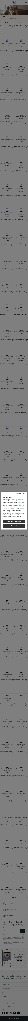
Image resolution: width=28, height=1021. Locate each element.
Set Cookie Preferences (14, 521)
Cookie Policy (19, 516)
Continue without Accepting (20, 493)
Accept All (14, 525)
